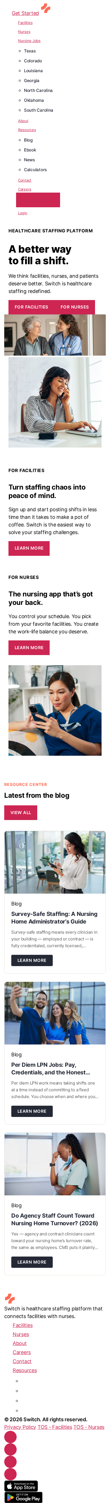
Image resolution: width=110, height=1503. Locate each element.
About (23, 120)
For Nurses (75, 307)
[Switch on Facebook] (10, 1437)
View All (20, 812)
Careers (24, 189)
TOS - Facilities (55, 1427)
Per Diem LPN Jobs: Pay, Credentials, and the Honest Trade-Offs (48, 1068)
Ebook (30, 150)
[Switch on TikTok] (10, 1474)
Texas (30, 51)
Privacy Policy (20, 1427)
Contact (24, 180)
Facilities (25, 22)
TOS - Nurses (88, 1427)
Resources (27, 129)
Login (22, 213)
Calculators (35, 169)
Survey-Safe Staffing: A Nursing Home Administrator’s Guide (54, 918)
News (29, 159)
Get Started (25, 13)
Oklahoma (34, 100)
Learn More (29, 548)
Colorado (33, 60)
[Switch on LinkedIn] (10, 1462)
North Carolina (38, 90)
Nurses (24, 31)
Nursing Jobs (29, 40)
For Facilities (32, 307)
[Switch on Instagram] (10, 1449)
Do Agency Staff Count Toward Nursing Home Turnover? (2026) (54, 1219)
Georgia (31, 80)
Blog (28, 140)
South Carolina (38, 110)
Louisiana (33, 70)
